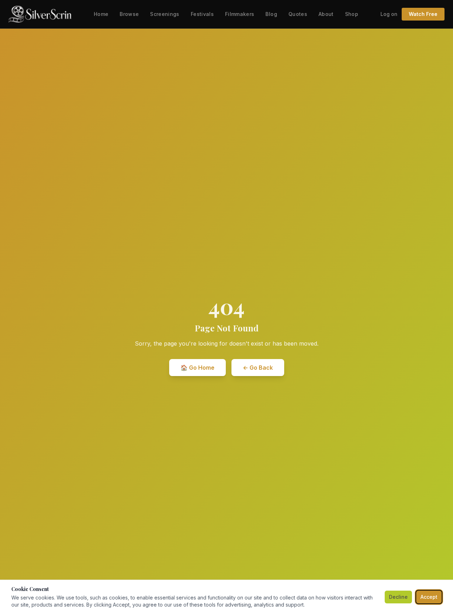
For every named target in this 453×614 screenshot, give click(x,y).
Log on (388, 14)
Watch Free (423, 14)
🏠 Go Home (197, 367)
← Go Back (258, 367)
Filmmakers (239, 14)
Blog (271, 14)
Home (101, 14)
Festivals (202, 14)
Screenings (164, 14)
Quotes (297, 14)
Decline (398, 597)
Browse (129, 14)
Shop (351, 14)
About (326, 14)
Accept (428, 597)
